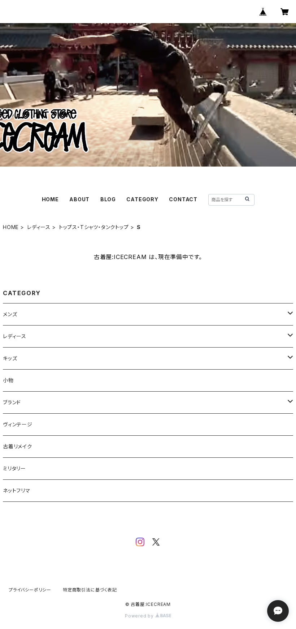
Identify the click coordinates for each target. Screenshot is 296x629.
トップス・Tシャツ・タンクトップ (94, 227)
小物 (8, 380)
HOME (50, 199)
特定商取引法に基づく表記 (90, 590)
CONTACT (183, 199)
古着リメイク (17, 446)
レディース (39, 227)
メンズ (10, 314)
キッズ (10, 358)
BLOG (108, 199)
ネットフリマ (16, 490)
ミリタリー (14, 468)
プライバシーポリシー (30, 590)
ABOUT (79, 199)
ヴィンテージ (17, 424)
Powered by (140, 616)
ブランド (12, 402)
